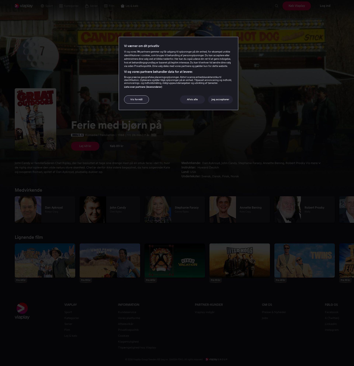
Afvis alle (192, 99)
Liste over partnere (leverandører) (143, 87)
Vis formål (136, 99)
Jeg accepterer (220, 99)
